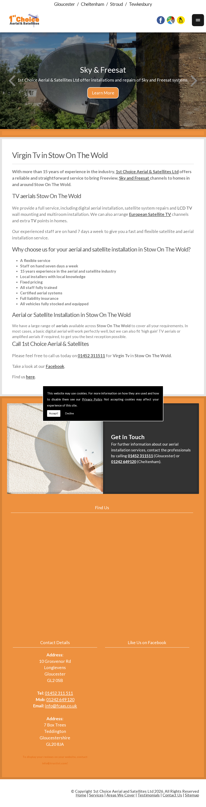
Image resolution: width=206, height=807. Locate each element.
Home (81, 795)
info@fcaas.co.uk (61, 705)
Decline (69, 413)
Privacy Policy (92, 399)
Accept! (53, 413)
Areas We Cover (120, 795)
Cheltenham (92, 4)
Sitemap (192, 795)
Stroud (116, 4)
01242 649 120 (60, 699)
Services (96, 795)
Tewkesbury (140, 4)
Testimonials (149, 795)
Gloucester (64, 4)
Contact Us (172, 795)
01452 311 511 (59, 692)
